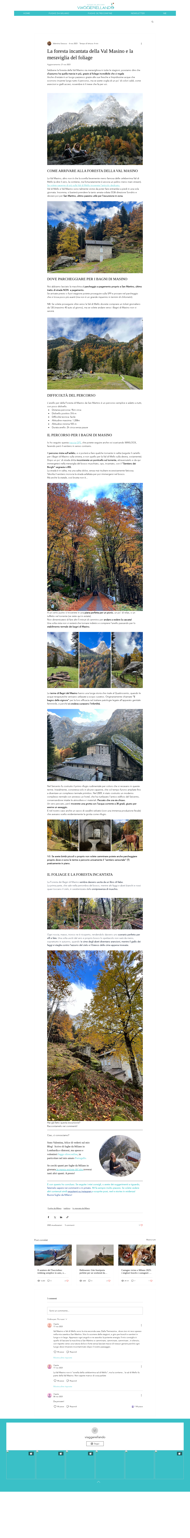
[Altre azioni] (141, 43)
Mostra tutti (151, 1239)
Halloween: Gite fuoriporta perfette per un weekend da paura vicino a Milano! (92, 1271)
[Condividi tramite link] (67, 1217)
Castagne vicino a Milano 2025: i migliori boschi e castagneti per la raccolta (136, 1271)
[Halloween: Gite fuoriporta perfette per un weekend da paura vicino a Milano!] (95, 1255)
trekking (67, 1208)
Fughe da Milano (54, 1208)
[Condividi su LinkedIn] (61, 1217)
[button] (152, 21)
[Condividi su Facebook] (48, 1217)
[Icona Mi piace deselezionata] (55, 1352)
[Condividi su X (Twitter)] (55, 1217)
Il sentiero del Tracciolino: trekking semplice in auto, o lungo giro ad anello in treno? (51, 1271)
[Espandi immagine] (63, 660)
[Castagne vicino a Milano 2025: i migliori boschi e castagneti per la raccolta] (137, 1255)
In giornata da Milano (81, 1208)
